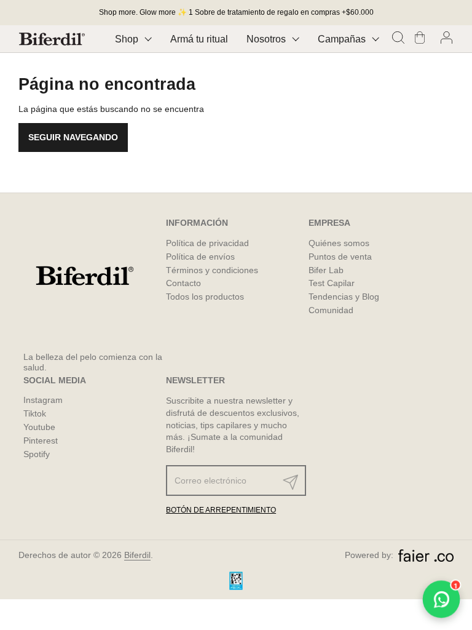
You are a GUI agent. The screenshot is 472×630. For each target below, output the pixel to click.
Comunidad (331, 310)
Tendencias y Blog (344, 296)
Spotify (36, 454)
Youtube (39, 427)
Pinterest (40, 440)
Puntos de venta (340, 256)
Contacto (183, 283)
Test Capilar (332, 283)
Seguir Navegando (73, 137)
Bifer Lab (326, 270)
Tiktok (34, 413)
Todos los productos (205, 296)
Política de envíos (200, 256)
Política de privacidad (207, 243)
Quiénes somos (339, 243)
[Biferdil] (51, 39)
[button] (399, 39)
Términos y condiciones (212, 270)
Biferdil (137, 555)
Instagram (43, 400)
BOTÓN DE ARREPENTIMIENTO (221, 510)
